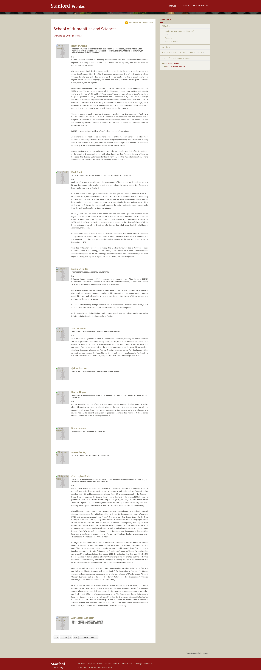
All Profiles (166, 26)
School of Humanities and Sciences (176, 58)
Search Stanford (112, 663)
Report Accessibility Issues (197, 653)
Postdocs (168, 38)
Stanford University (62, 665)
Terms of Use (126, 663)
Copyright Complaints (143, 663)
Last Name (166, 47)
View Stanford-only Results (140, 22)
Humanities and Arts (172, 63)
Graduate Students (172, 41)
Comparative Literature (175, 66)
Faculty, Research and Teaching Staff (179, 31)
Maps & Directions (95, 663)
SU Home (82, 663)
